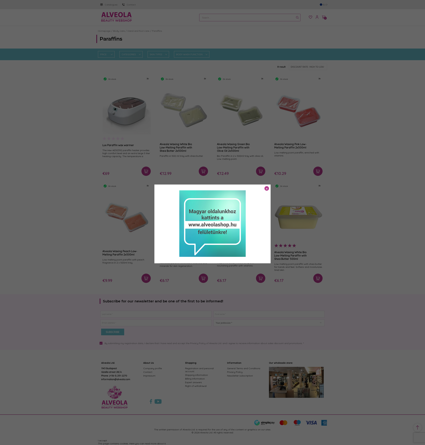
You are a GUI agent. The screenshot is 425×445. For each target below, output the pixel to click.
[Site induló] (212, 255)
